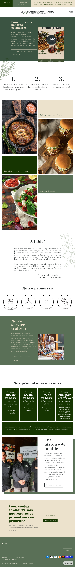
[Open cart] (72, 12)
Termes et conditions (10, 559)
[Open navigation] (4, 12)
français (67, 550)
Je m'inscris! (50, 520)
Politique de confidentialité (13, 557)
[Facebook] (3, 544)
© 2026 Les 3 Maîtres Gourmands (15, 563)
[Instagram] (6, 544)
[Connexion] (70, 12)
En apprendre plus (53, 485)
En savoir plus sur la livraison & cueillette (24, 53)
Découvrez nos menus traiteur (21, 358)
